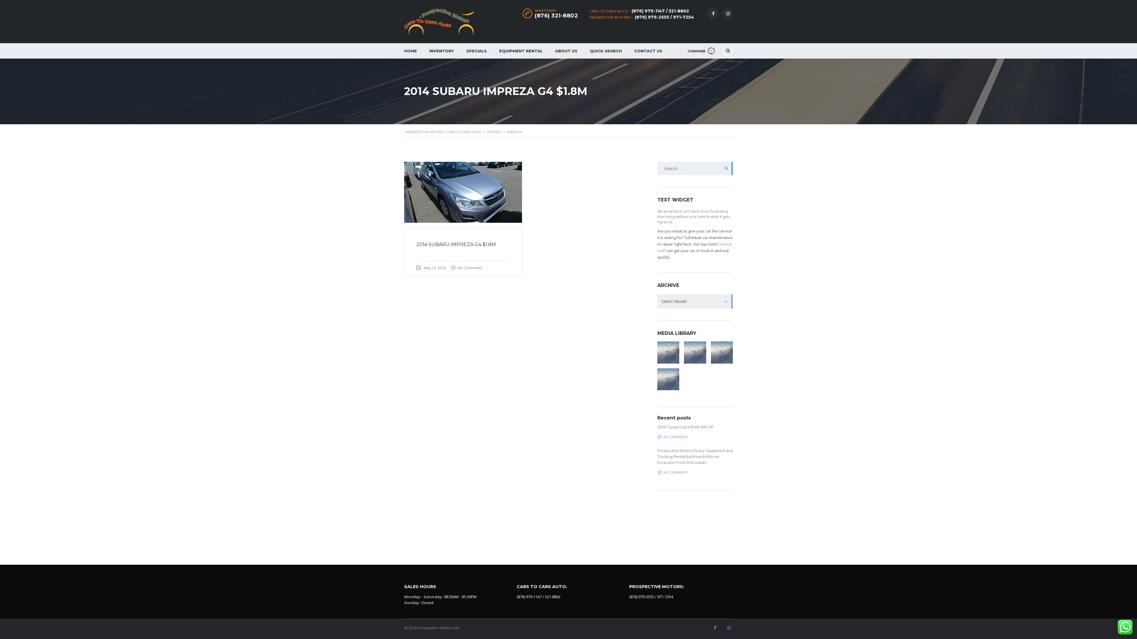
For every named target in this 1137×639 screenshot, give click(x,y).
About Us (566, 51)
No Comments (470, 267)
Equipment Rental (521, 51)
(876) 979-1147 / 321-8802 (660, 11)
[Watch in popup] (668, 352)
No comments (676, 437)
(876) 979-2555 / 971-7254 (664, 17)
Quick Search (606, 51)
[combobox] (695, 301)
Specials (476, 51)
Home (410, 51)
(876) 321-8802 (556, 15)
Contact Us (648, 51)
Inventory (441, 51)
